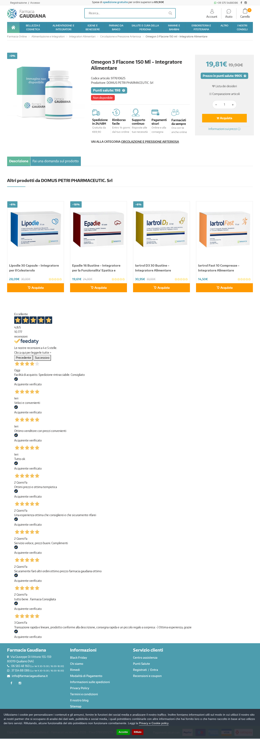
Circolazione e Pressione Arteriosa (120, 36)
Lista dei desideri (226, 86)
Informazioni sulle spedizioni (90, 682)
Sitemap (75, 706)
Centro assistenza (145, 657)
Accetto (123, 732)
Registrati (140, 669)
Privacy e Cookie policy (154, 723)
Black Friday (78, 657)
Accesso (35, 2)
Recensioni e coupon (147, 676)
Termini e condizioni (84, 694)
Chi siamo (76, 663)
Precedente (23, 357)
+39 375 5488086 (227, 2)
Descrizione (18, 161)
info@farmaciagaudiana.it (30, 676)
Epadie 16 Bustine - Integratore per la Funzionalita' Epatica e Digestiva (96, 270)
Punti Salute (141, 663)
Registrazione (18, 2)
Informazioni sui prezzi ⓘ (224, 129)
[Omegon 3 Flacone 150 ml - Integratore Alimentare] (46, 92)
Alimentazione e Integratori (48, 36)
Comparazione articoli (226, 94)
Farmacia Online (17, 36)
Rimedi (75, 669)
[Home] (13, 27)
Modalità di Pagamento (86, 676)
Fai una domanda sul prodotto (55, 161)
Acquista (225, 118)
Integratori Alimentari (82, 36)
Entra (154, 669)
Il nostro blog (79, 700)
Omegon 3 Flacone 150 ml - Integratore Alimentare (176, 36)
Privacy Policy (79, 688)
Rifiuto (137, 732)
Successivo (42, 357)
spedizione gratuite (115, 2)
